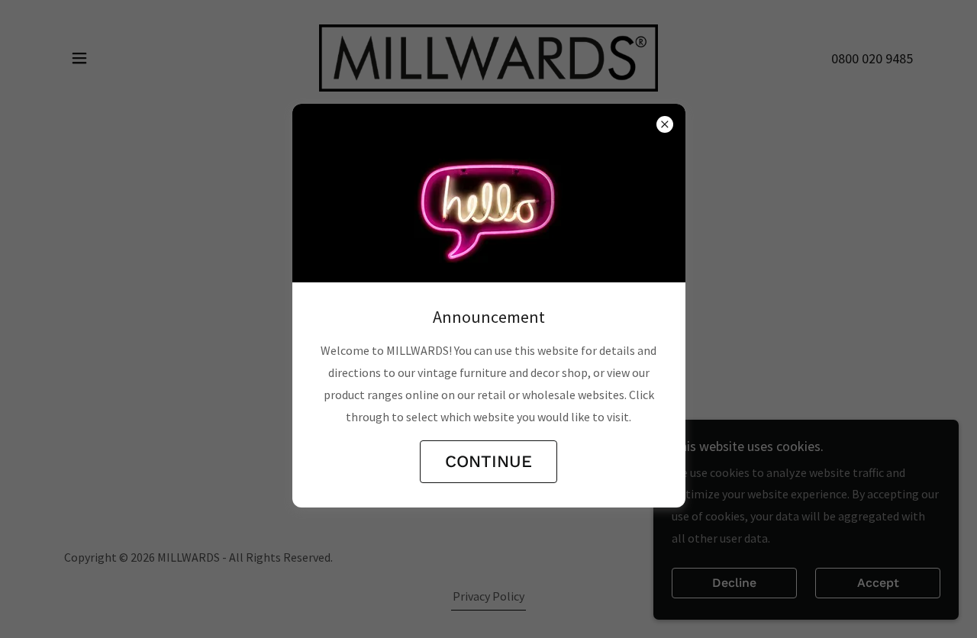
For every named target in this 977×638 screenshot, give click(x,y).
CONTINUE (488, 461)
